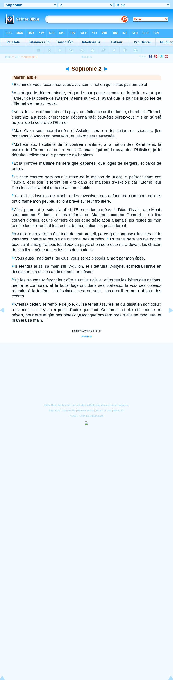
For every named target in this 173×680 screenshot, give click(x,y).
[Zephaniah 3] (167, 320)
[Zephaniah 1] (5, 320)
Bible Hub (86, 336)
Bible (8, 56)
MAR (17, 56)
